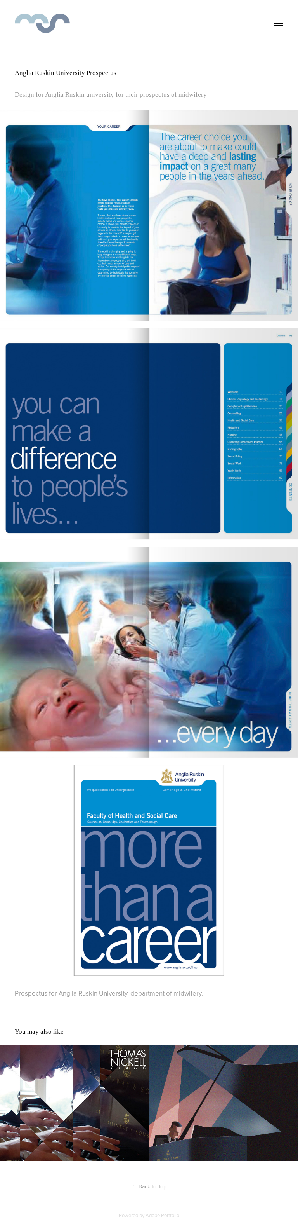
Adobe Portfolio (162, 1215)
